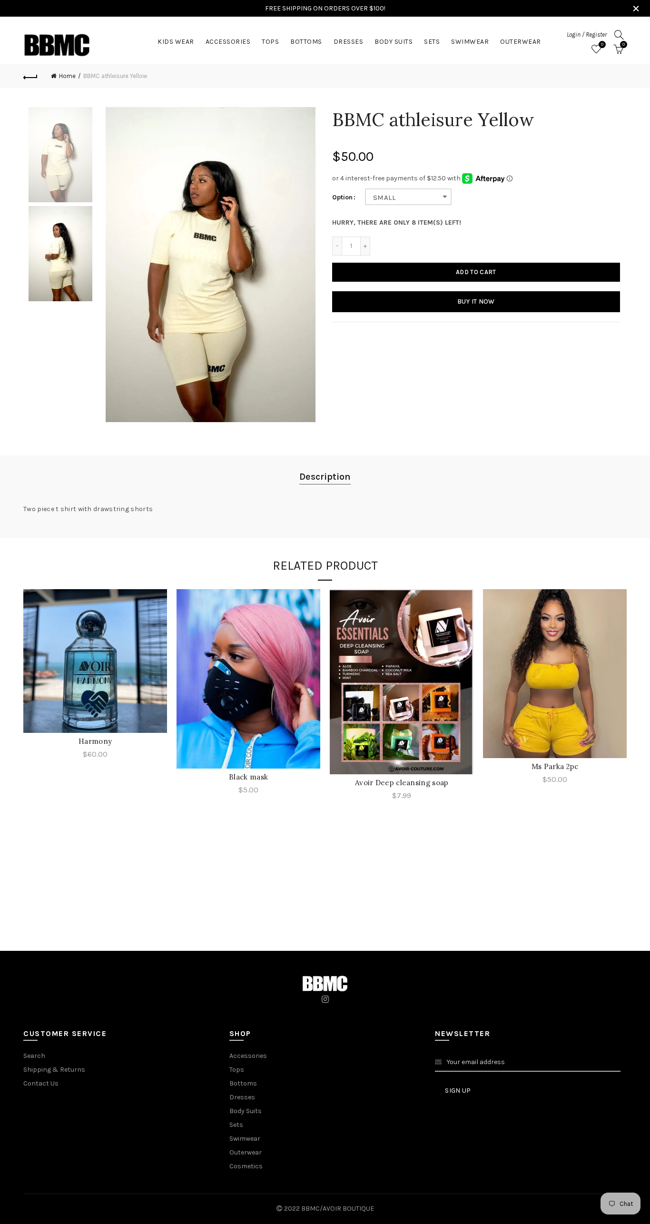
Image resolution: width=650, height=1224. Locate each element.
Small (384, 197)
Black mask (248, 776)
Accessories (228, 42)
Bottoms (306, 42)
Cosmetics (246, 1166)
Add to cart (476, 272)
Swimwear (470, 42)
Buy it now (476, 301)
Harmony (95, 741)
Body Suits (393, 42)
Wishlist (602, 44)
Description (325, 476)
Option (342, 197)
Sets (432, 42)
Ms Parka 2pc (555, 766)
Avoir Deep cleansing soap (402, 782)
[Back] (30, 76)
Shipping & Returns (54, 1070)
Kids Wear (176, 42)
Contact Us (41, 1083)
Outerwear (520, 42)
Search (34, 1056)
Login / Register (587, 34)
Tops (270, 42)
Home (67, 75)
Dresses (349, 42)
